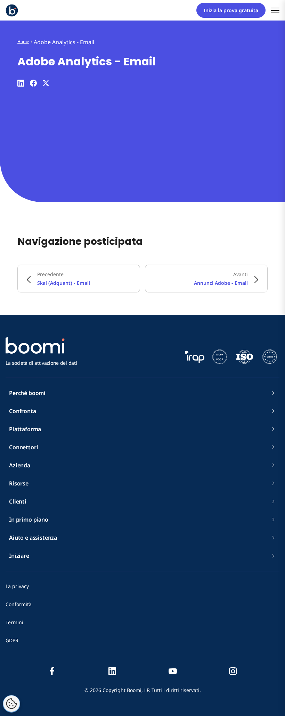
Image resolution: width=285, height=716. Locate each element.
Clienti (17, 501)
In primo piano (28, 519)
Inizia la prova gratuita (231, 10)
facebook (52, 671)
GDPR (12, 640)
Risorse (18, 483)
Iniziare (19, 556)
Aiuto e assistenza (33, 537)
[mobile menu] (275, 10)
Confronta (22, 411)
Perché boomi (27, 393)
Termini (14, 622)
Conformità (19, 604)
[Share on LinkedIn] (20, 83)
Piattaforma (25, 429)
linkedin (112, 671)
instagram (233, 671)
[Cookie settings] (11, 704)
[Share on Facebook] (33, 83)
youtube (172, 671)
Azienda (19, 465)
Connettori (23, 447)
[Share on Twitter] (45, 83)
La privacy (17, 586)
